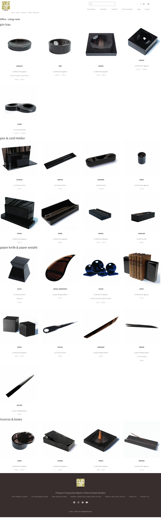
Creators (147, 9)
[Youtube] (87, 502)
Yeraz (141, 180)
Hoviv (19, 289)
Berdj (60, 233)
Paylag (60, 347)
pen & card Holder (12, 138)
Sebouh (60, 180)
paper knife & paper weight (18, 247)
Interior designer (127, 9)
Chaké (19, 124)
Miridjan (100, 347)
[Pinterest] (83, 502)
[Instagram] (78, 502)
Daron (141, 60)
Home (13, 12)
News (139, 9)
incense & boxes (11, 419)
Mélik (19, 347)
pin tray (5, 24)
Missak (141, 347)
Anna (19, 461)
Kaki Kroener (102, 185)
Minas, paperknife (60, 289)
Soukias (19, 180)
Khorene (101, 180)
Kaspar (60, 461)
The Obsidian (91, 9)
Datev (141, 289)
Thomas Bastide (20, 130)
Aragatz (19, 66)
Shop (17, 12)
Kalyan (19, 405)
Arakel (101, 233)
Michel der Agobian (20, 72)
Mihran (142, 461)
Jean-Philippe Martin (61, 294)
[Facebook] (74, 502)
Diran (101, 461)
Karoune (141, 233)
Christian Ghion (20, 185)
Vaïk (60, 66)
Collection (114, 9)
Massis (100, 66)
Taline (100, 289)
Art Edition (103, 9)
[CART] (148, 4)
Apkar (19, 233)
